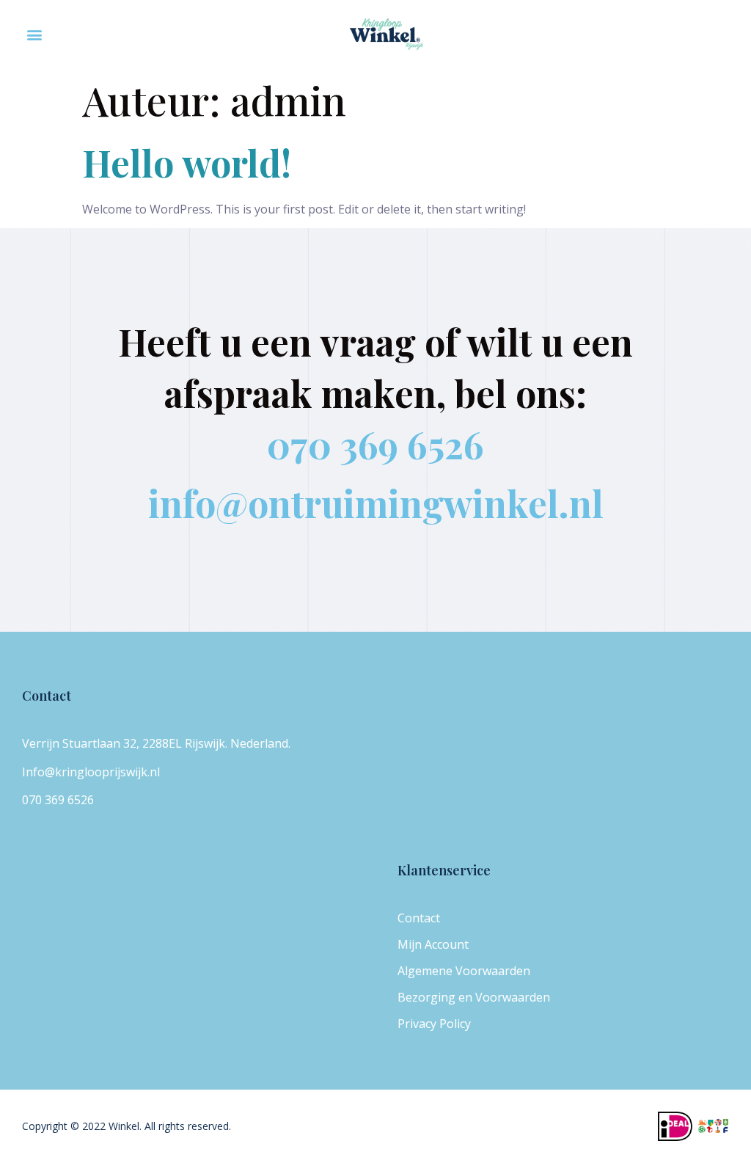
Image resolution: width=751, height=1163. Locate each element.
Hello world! (186, 162)
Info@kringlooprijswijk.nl (91, 772)
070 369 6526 (375, 444)
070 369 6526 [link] (58, 800)
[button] (34, 34)
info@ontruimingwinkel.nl (376, 503)
